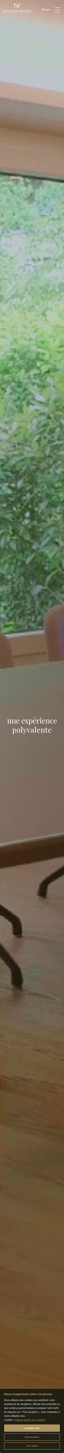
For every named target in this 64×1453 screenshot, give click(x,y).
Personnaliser (32, 1437)
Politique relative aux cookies (29, 1419)
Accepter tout (32, 1428)
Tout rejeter (32, 1445)
